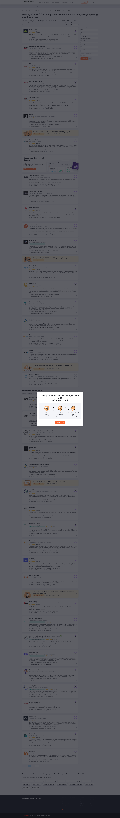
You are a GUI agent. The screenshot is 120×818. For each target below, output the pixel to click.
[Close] (81, 393)
